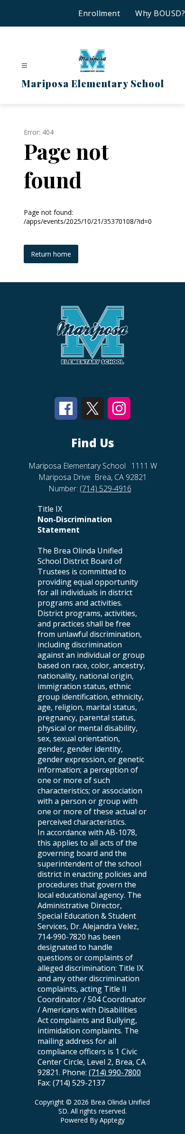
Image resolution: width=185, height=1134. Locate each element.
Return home (51, 253)
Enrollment (99, 13)
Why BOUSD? (160, 13)
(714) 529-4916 (105, 488)
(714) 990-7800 (115, 1072)
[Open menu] (24, 65)
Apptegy (112, 1120)
